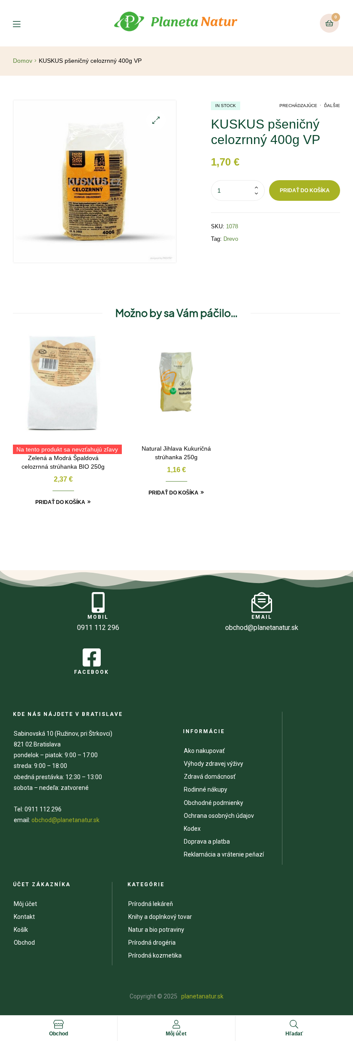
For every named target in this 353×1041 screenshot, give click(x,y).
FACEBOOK (91, 672)
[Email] (261, 602)
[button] (156, 120)
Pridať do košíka (305, 190)
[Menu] (23, 23)
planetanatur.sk (201, 996)
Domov (22, 60)
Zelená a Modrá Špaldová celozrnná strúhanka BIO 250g (63, 462)
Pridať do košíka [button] (60, 502)
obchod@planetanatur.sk (65, 820)
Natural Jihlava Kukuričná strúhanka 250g (176, 453)
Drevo (230, 239)
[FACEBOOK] (91, 657)
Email (261, 617)
